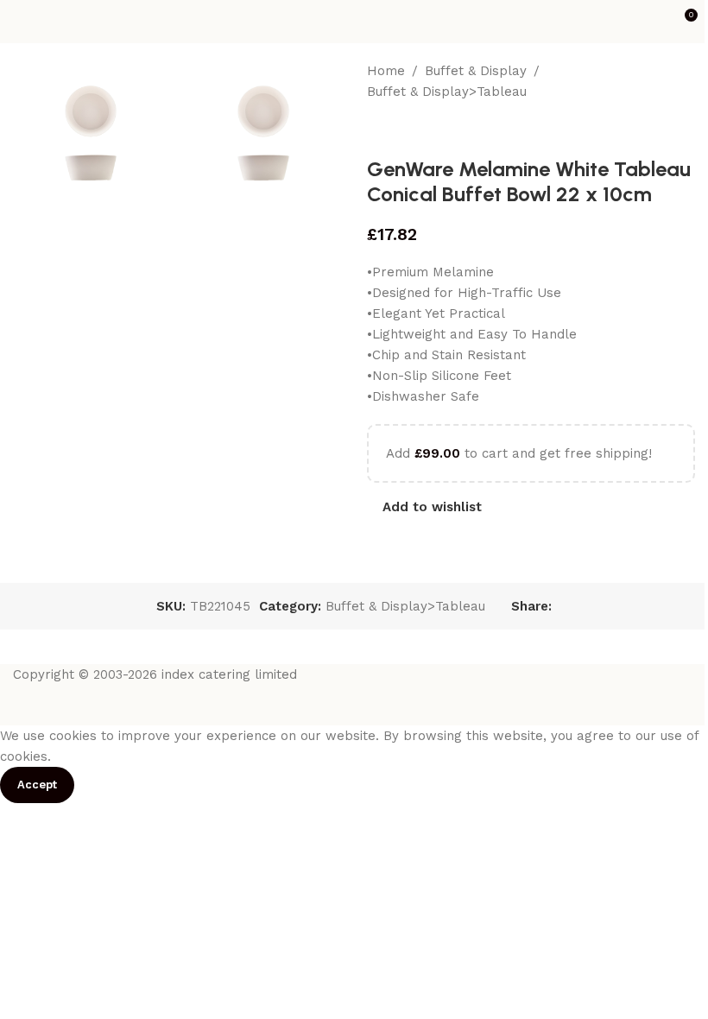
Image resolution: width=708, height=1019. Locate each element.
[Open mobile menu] (19, 21)
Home (386, 71)
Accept (37, 784)
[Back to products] (398, 129)
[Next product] (418, 129)
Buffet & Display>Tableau (447, 91)
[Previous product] (377, 129)
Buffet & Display (476, 71)
